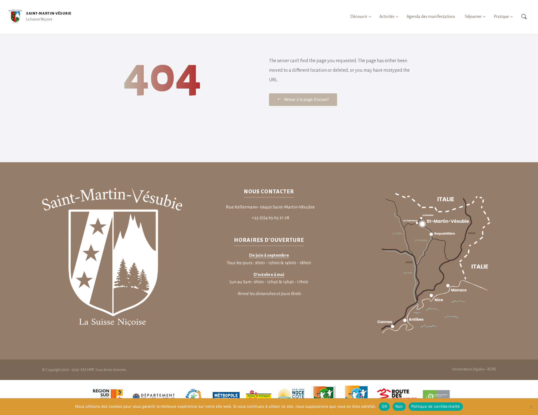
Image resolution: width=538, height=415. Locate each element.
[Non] (531, 406)
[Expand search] (524, 16)
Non (399, 406)
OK (384, 406)
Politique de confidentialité (435, 406)
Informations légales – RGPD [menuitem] (474, 369)
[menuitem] (358, 16)
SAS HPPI (87, 370)
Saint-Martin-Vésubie (48, 13)
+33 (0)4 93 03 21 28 (270, 217)
